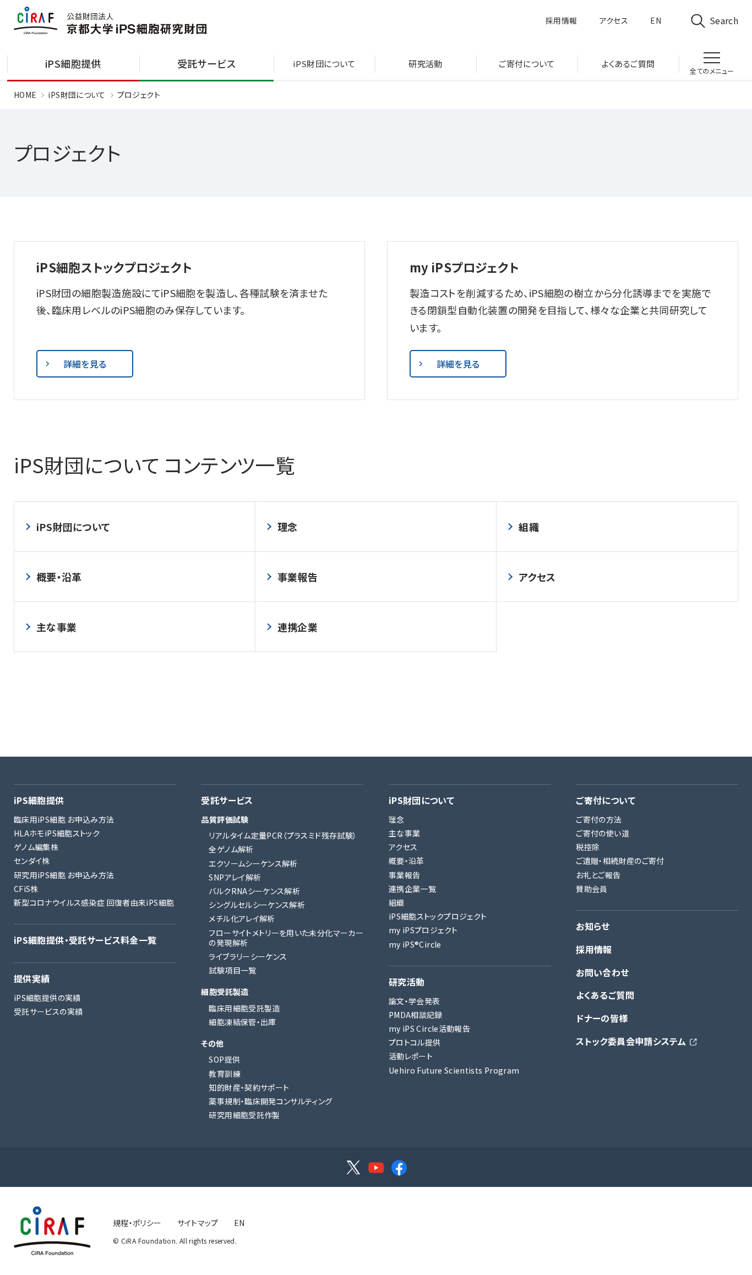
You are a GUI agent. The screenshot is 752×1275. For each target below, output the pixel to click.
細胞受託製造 (224, 992)
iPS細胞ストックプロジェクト (438, 916)
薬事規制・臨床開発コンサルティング (270, 1101)
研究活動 (406, 982)
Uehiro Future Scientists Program (454, 1070)
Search (724, 20)
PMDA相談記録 (416, 1015)
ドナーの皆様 (602, 1018)
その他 (212, 1043)
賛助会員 (591, 889)
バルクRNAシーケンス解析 (254, 891)
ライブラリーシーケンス (248, 956)
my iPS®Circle (415, 944)
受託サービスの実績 (48, 1011)
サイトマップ (198, 1222)
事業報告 (297, 577)
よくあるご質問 (605, 995)
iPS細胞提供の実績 (47, 998)
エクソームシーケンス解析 (253, 863)
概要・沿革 (59, 577)
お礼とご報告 (598, 875)
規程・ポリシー (137, 1222)
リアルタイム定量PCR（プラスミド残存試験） (283, 835)
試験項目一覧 (232, 970)
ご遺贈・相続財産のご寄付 (620, 861)
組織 (529, 526)
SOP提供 (224, 1059)
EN (655, 20)
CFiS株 (26, 889)
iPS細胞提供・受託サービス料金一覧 (85, 940)
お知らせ (592, 926)
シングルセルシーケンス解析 (257, 905)
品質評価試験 (224, 819)
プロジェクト (138, 94)
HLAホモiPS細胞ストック (57, 833)
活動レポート (411, 1056)
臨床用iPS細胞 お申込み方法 (64, 819)
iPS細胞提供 (39, 800)
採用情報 (561, 20)
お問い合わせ (602, 972)
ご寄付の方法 (599, 819)
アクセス (614, 20)
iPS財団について (76, 94)
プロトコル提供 (415, 1042)
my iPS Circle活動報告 (429, 1028)
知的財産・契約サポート (249, 1087)
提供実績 (32, 978)
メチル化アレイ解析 (242, 918)
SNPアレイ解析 (235, 877)
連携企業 (297, 627)
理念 (287, 526)
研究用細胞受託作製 (244, 1115)
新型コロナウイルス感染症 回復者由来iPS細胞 (94, 902)
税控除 (588, 847)
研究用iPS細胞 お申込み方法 (64, 875)
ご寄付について (605, 800)
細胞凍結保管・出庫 (242, 1022)
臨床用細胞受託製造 (244, 1008)
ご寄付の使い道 (602, 833)
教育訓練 (224, 1074)
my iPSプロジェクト (423, 930)
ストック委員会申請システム (631, 1041)
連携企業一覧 (412, 889)
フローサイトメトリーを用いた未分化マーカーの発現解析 (286, 938)
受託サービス (227, 800)
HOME (25, 94)
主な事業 (56, 627)
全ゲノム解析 (231, 849)
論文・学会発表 (414, 1001)
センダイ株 (32, 861)
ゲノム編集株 (36, 847)
